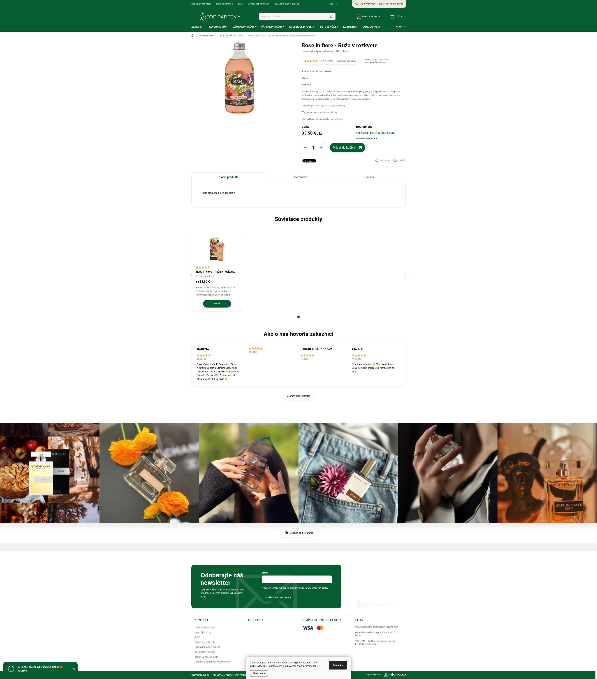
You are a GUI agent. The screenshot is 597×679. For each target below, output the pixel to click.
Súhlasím (338, 665)
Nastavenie (259, 673)
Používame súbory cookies (286, 3)
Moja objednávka (224, 3)
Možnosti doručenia (366, 138)
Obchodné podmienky (258, 3)
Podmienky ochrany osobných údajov (212, 661)
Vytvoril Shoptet (374, 674)
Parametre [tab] (301, 177)
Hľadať (331, 16)
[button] (298, 317)
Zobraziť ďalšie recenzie (298, 396)
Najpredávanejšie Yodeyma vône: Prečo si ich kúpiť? (376, 634)
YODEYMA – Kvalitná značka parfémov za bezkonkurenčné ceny (375, 642)
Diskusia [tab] (369, 177)
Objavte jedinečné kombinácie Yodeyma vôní (376, 627)
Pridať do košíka (344, 147)
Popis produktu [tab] (228, 177)
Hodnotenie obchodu (201, 3)
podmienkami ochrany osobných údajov (309, 588)
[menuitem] (197, 27)
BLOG (240, 3)
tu (315, 666)
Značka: (375, 62)
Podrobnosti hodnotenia (346, 61)
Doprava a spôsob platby (206, 657)
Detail (217, 303)
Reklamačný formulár (204, 652)
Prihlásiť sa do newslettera (278, 597)
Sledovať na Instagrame (301, 533)
